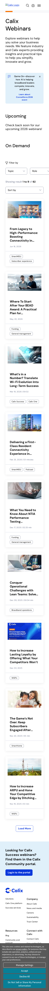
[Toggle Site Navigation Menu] (39, 5)
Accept (24, 970)
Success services (13, 907)
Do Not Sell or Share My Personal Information (24, 984)
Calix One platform (13, 903)
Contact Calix (33, 939)
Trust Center (32, 921)
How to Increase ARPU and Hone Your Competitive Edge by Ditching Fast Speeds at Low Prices (24, 792)
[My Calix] (33, 5)
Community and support (12, 941)
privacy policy (21, 949)
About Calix (32, 904)
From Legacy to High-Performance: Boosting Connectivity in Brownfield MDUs (24, 235)
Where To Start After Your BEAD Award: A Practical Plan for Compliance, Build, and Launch (23, 307)
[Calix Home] (12, 5)
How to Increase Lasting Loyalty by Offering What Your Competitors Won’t (24, 656)
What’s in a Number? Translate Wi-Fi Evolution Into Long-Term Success (24, 380)
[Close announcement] (40, 76)
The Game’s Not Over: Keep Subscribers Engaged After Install (21, 724)
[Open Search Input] (27, 5)
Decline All (24, 976)
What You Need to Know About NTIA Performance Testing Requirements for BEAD (23, 516)
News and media (34, 908)
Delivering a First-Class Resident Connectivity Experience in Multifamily (23, 448)
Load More (24, 828)
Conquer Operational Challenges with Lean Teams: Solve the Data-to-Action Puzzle (24, 588)
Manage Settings (24, 965)
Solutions (9, 899)
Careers (30, 913)
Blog (7, 935)
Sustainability (33, 917)
